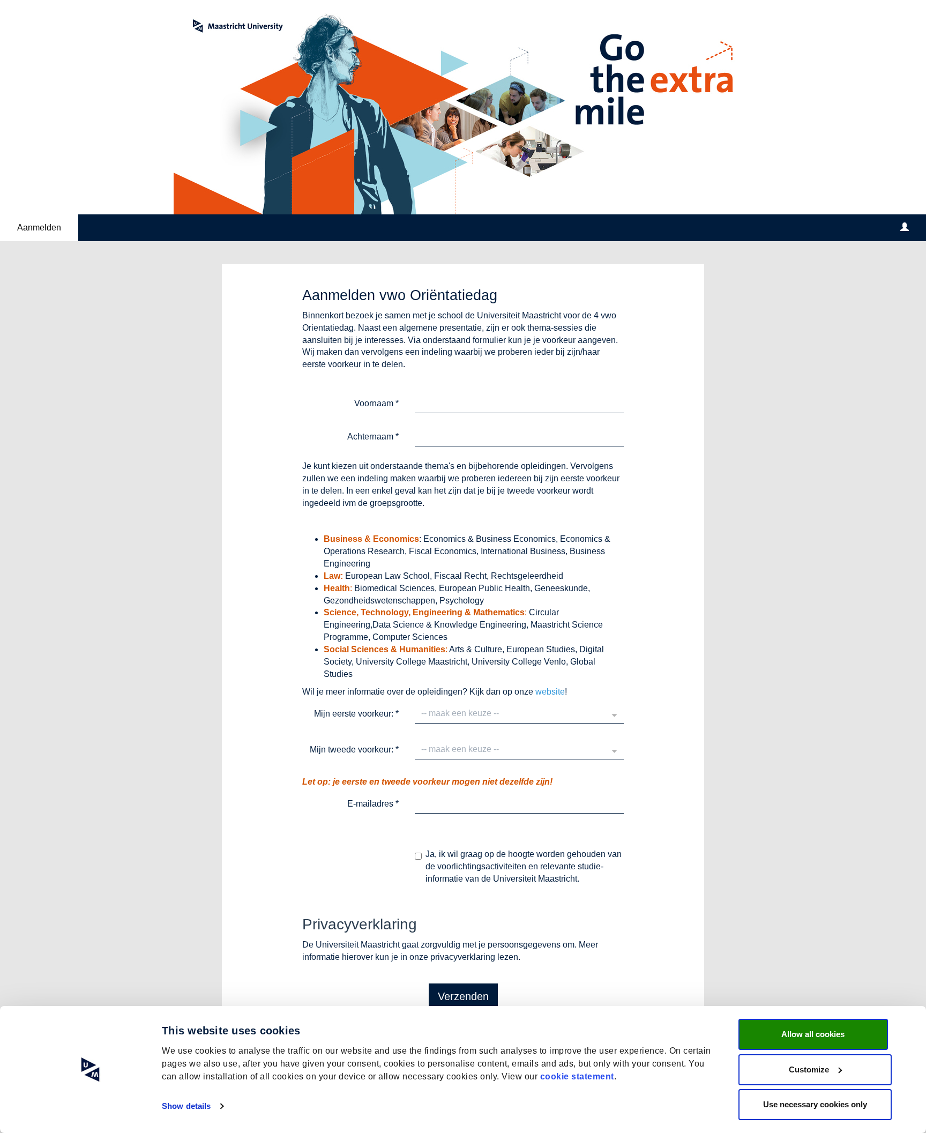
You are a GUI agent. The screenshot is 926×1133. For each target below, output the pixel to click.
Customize (809, 1069)
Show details (186, 1105)
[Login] (904, 227)
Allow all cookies (813, 1034)
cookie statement (577, 1076)
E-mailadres (373, 803)
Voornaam (376, 403)
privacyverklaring (462, 956)
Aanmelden (39, 227)
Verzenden (463, 996)
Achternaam (373, 436)
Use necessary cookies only (815, 1104)
